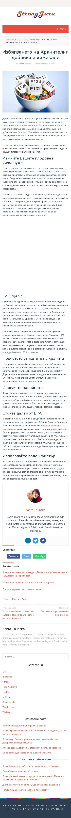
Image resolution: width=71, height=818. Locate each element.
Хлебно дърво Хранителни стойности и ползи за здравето (31, 747)
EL (47, 805)
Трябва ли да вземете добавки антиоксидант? (25, 789)
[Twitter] (35, 541)
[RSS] (35, 3)
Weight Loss (8, 707)
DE (42, 805)
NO (13, 808)
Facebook (13, 556)
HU (56, 805)
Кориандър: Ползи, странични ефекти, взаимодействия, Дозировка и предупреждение (30, 741)
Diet (4, 671)
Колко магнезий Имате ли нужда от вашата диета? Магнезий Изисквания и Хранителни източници (33, 778)
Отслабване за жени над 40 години (20, 771)
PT (18, 808)
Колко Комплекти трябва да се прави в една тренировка (30, 766)
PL (23, 808)
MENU (63, 28)
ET (29, 805)
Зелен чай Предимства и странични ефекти (24, 725)
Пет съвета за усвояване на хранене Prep (54, 611)
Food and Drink (19, 599)
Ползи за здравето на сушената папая (21, 589)
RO (28, 808)
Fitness (6, 681)
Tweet (26, 556)
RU (33, 808)
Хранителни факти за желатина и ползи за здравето (28, 582)
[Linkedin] (28, 541)
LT (9, 808)
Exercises (7, 676)
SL (42, 808)
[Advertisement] (35, 256)
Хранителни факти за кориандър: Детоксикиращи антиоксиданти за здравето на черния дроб (34, 574)
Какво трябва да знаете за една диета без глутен (27, 752)
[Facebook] (43, 541)
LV (65, 805)
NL (24, 805)
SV (52, 808)
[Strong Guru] (35, 13)
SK (37, 808)
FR (37, 805)
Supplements (8, 702)
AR (4, 805)
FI (33, 805)
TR (57, 808)
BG (9, 805)
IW (52, 805)
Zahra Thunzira (13, 628)
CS (14, 805)
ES (47, 808)
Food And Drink (9, 686)
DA (19, 805)
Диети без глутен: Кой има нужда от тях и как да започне (31, 784)
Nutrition (6, 697)
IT (61, 805)
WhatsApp (40, 556)
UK (62, 808)
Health (5, 691)
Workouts (7, 712)
